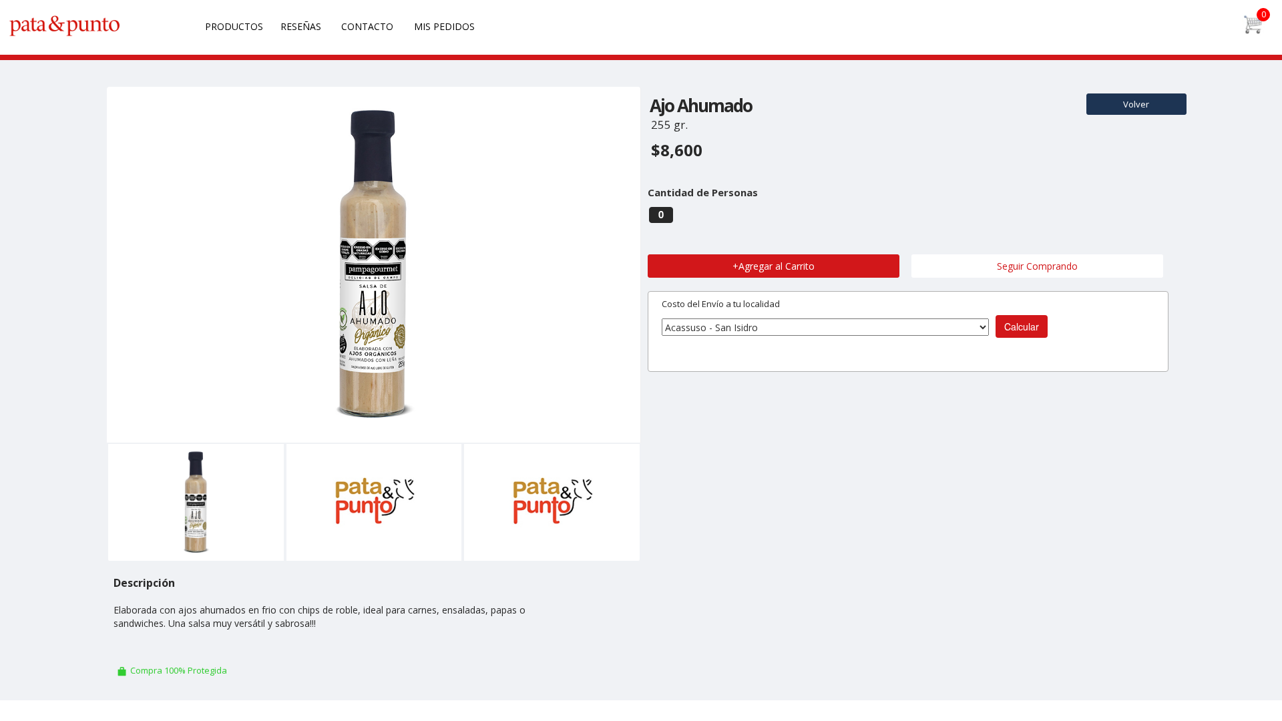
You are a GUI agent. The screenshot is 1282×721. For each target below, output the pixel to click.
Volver (1136, 104)
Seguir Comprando (1037, 266)
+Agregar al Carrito (773, 266)
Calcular (1021, 326)
